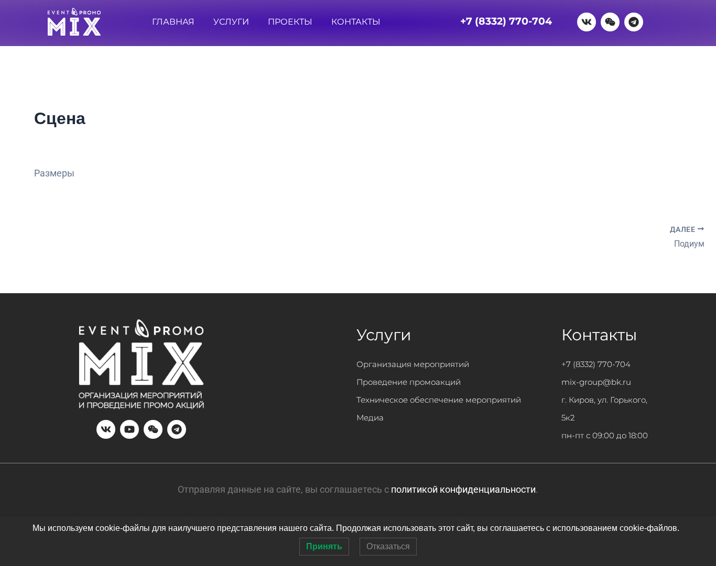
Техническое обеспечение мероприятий (438, 400)
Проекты (290, 22)
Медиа (370, 418)
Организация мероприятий (412, 364)
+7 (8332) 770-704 (596, 364)
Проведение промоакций (408, 382)
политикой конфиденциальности (463, 489)
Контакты (356, 22)
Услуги (231, 22)
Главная (173, 22)
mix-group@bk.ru (596, 382)
